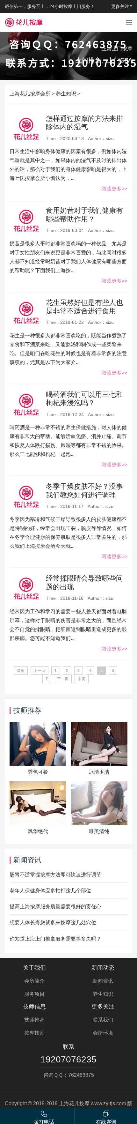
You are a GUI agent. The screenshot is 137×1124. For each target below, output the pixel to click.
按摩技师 (34, 1033)
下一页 (62, 679)
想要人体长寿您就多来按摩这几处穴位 (53, 922)
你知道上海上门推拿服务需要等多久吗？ (55, 939)
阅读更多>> (114, 188)
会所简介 (34, 981)
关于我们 (34, 967)
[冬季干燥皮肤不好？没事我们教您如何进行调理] (26, 497)
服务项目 (34, 994)
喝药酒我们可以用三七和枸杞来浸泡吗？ (84, 399)
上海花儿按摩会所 (30, 93)
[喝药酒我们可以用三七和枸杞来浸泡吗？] (26, 406)
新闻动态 (102, 967)
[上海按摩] (24, 22)
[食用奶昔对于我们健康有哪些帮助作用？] (26, 221)
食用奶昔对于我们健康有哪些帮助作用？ (84, 214)
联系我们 (103, 1020)
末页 (81, 679)
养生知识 (66, 93)
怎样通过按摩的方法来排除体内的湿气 (84, 123)
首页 (21, 670)
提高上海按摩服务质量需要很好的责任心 (55, 906)
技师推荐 (34, 1020)
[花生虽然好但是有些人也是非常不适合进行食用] (26, 314)
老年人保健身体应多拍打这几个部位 (50, 890)
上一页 (39, 670)
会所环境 (103, 1033)
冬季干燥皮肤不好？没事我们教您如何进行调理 (84, 490)
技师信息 (34, 1006)
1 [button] (67, 75)
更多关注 (102, 1006)
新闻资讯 (103, 981)
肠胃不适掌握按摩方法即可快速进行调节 (55, 874)
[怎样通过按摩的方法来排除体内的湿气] (26, 130)
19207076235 (68, 1059)
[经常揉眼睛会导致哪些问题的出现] (26, 589)
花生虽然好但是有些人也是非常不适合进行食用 (84, 307)
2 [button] (71, 75)
